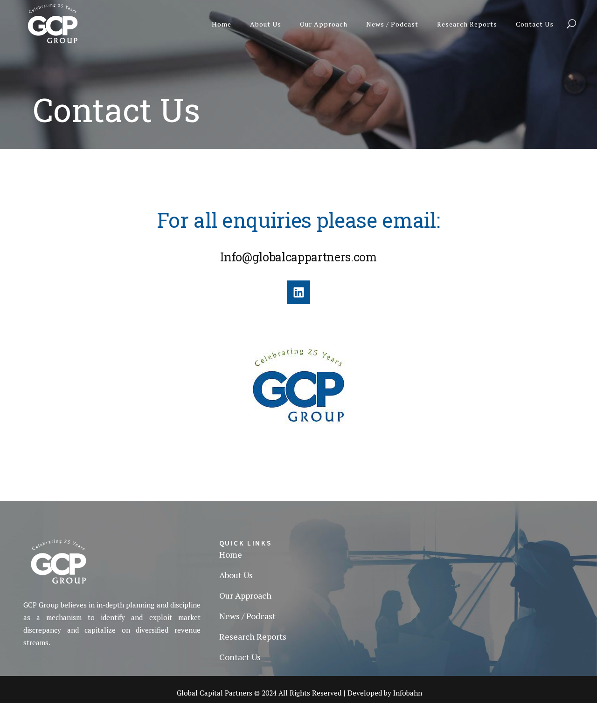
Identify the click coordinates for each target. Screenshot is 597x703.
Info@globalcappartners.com (298, 257)
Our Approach (245, 595)
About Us (236, 574)
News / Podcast (247, 615)
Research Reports (252, 636)
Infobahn (407, 692)
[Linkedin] (298, 292)
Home (230, 554)
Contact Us (240, 656)
